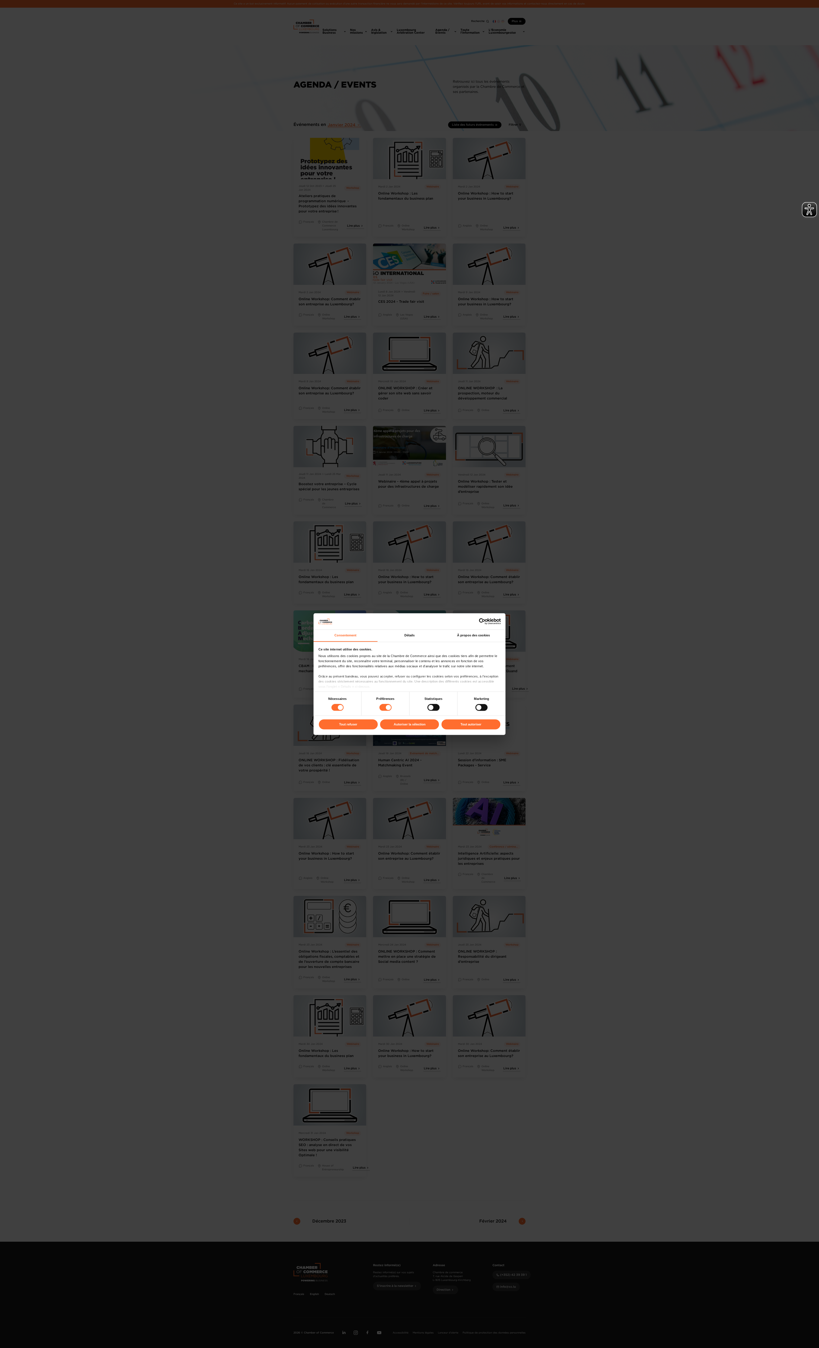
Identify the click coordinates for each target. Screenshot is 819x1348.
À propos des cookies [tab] (473, 635)
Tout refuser (348, 724)
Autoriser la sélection (409, 724)
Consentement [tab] (345, 635)
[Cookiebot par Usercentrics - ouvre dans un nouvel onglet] (482, 621)
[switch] (385, 707)
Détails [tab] (409, 635)
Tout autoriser (470, 724)
